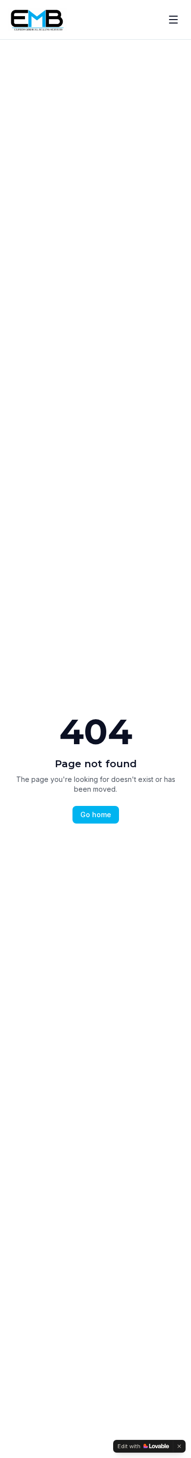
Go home (95, 814)
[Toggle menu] (173, 19)
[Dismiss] (179, 1446)
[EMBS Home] (37, 19)
